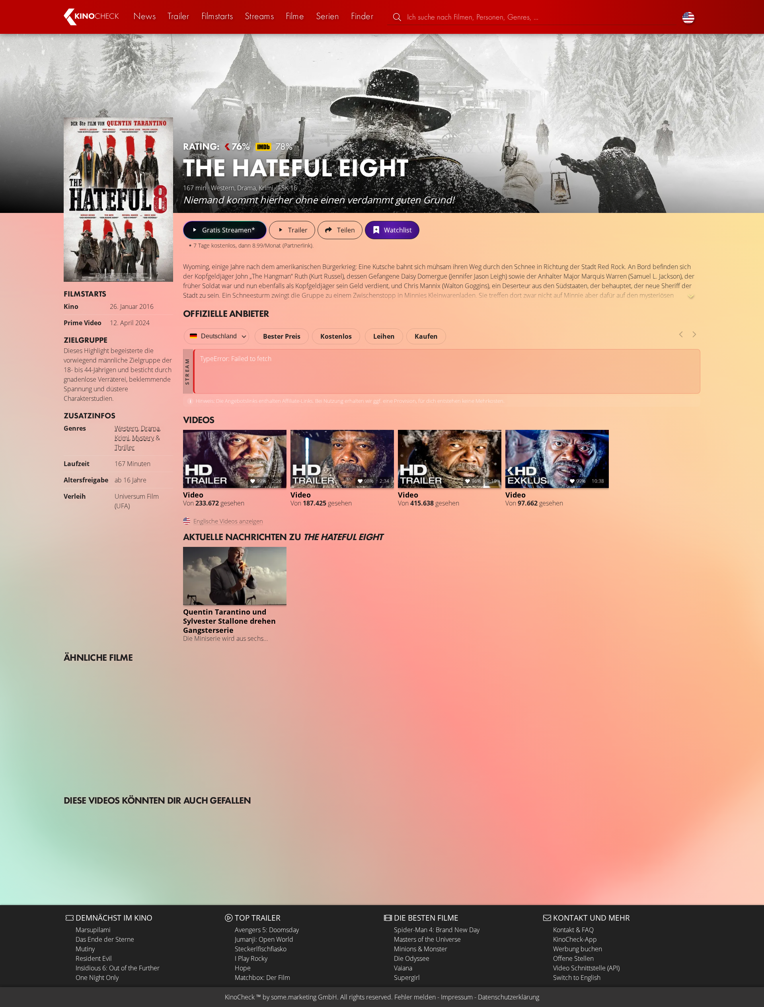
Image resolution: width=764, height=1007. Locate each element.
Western (126, 428)
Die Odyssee (411, 958)
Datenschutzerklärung (508, 997)
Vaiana (403, 968)
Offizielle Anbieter (226, 313)
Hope (243, 968)
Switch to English (576, 978)
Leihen (384, 336)
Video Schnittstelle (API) (586, 968)
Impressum (457, 997)
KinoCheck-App (575, 939)
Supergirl (407, 978)
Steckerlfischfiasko (260, 949)
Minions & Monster (420, 949)
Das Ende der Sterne (105, 939)
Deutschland (219, 336)
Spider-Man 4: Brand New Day (436, 930)
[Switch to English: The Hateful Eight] (688, 17)
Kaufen (426, 336)
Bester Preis (281, 336)
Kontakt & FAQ (573, 930)
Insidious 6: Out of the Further (118, 968)
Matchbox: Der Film (262, 978)
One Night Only (97, 978)
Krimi (122, 437)
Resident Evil (94, 958)
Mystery (143, 437)
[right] (694, 334)
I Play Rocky (251, 958)
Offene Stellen (573, 958)
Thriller (124, 447)
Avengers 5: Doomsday (267, 930)
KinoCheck (240, 997)
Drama (150, 428)
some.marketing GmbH (304, 997)
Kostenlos (336, 336)
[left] (681, 334)
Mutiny (85, 949)
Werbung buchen (577, 949)
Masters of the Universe (427, 939)
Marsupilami (93, 930)
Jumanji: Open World (264, 939)
